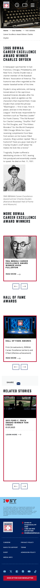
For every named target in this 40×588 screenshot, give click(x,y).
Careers (6, 542)
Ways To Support (10, 547)
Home (5, 31)
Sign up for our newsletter (20, 578)
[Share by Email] (19, 384)
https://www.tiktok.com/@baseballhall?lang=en (35, 571)
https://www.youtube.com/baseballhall (29, 571)
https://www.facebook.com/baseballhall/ (16, 571)
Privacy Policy (27, 542)
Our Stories (16, 31)
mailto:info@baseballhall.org (4, 571)
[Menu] (32, 5)
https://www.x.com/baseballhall (11, 571)
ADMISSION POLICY (28, 552)
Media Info (7, 557)
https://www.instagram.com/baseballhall (23, 571)
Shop (5, 552)
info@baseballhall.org (31, 533)
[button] (16, 286)
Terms (23, 547)
